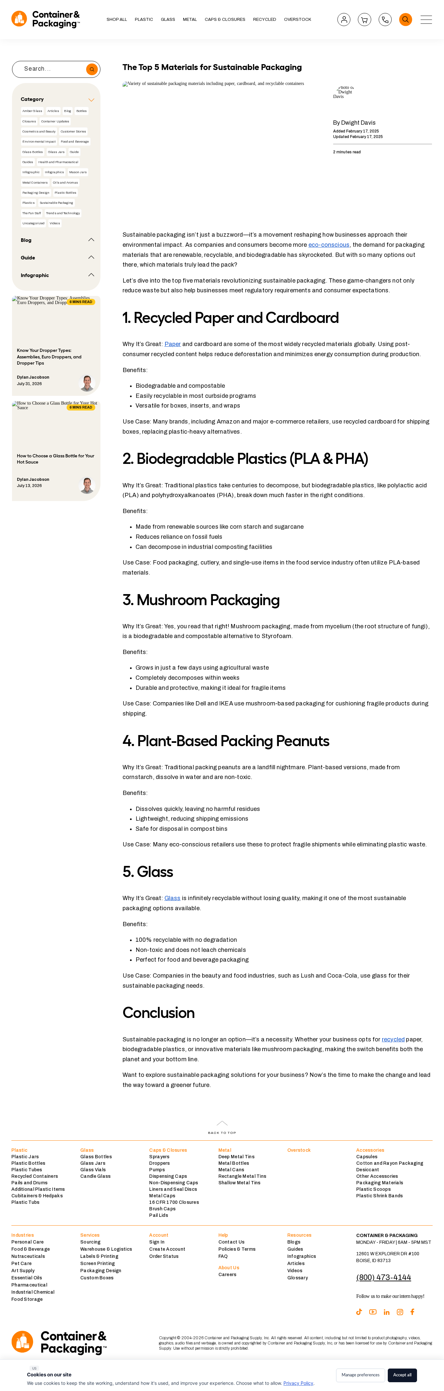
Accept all (402, 1375)
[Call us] (385, 19)
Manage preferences (361, 1375)
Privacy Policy (298, 1383)
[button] (144, 19)
